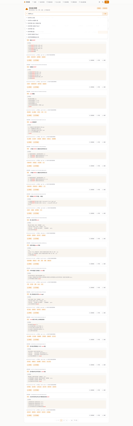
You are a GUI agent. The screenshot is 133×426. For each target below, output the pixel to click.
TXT (43, 162)
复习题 (31, 284)
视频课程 (54, 138)
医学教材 (38, 57)
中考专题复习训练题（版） (37, 270)
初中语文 (29, 361)
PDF (41, 210)
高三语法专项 (34, 220)
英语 (42, 260)
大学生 (38, 112)
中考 (28, 284)
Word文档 (49, 361)
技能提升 (33, 122)
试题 (35, 284)
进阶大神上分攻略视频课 (37, 319)
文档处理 (39, 138)
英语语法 (33, 235)
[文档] (99, 2)
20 (71, 420)
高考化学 (38, 412)
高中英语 (29, 235)
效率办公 (49, 138)
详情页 (30, 60)
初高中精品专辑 (35, 245)
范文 (42, 112)
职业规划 (29, 112)
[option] (66, 17)
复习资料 (33, 386)
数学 (39, 260)
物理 (45, 260)
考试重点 (34, 162)
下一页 (75, 420)
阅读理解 (38, 361)
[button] (102, 2)
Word (39, 284)
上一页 (57, 420)
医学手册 (39, 83)
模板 (32, 93)
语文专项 (44, 386)
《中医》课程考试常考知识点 (38, 149)
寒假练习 (33, 361)
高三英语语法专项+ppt (37, 294)
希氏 (32, 40)
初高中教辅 (29, 260)
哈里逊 (33, 67)
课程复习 (40, 186)
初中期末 (29, 386)
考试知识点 (35, 186)
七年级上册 (39, 386)
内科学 (28, 57)
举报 (99, 60)
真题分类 (49, 260)
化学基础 (48, 412)
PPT (45, 112)
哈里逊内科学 (33, 83)
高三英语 (29, 309)
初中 (42, 284)
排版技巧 (44, 138)
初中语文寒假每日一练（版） (38, 346)
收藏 (104, 60)
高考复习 (43, 309)
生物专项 (54, 386)
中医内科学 (29, 162)
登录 (107, 2)
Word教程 (29, 138)
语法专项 (38, 309)
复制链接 (92, 60)
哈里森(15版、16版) (36, 196)
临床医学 (43, 57)
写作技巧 (43, 361)
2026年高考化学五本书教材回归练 (39, 396)
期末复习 (34, 260)
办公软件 (34, 138)
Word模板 (34, 112)
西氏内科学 (33, 57)
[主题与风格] (102, 2)
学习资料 (39, 162)
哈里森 (32, 210)
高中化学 (29, 412)
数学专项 (49, 386)
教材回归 (33, 412)
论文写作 (54, 336)
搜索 (105, 13)
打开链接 (36, 60)
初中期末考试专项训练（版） (38, 371)
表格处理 (49, 336)
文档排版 (44, 336)
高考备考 (43, 235)
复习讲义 (38, 235)
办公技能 (34, 336)
